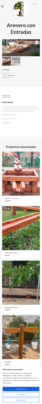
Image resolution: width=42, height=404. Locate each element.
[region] (21, 385)
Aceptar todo (21, 389)
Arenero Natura (11, 307)
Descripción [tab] (6, 95)
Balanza (8, 362)
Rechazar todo (21, 400)
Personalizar (21, 394)
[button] (37, 42)
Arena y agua (11, 75)
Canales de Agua (11, 253)
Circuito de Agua (12, 198)
